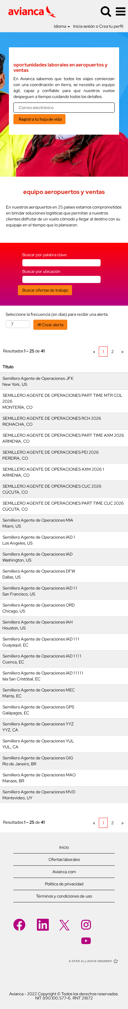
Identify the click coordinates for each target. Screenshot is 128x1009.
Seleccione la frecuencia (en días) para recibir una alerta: (57, 314)
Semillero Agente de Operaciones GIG (38, 758)
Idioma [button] (60, 26)
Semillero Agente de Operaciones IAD (38, 554)
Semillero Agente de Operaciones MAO (39, 775)
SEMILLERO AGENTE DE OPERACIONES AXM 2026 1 (53, 469)
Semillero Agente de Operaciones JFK (38, 378)
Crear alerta (52, 324)
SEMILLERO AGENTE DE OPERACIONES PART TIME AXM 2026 (63, 435)
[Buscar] (105, 11)
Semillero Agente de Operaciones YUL (38, 741)
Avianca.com (64, 871)
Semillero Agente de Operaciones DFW (39, 571)
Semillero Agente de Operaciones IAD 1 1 (40, 588)
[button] (120, 11)
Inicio (64, 847)
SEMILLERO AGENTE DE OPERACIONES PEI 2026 (51, 452)
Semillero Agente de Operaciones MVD (39, 792)
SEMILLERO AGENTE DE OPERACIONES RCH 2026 (52, 418)
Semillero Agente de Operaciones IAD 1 (39, 537)
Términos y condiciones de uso (64, 896)
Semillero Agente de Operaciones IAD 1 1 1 (41, 639)
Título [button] (8, 366)
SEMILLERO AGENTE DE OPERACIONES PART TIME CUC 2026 (63, 503)
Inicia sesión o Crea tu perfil (98, 26)
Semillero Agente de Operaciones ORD (39, 605)
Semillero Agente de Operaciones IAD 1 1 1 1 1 (43, 673)
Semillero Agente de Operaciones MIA (38, 520)
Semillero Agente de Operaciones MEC (39, 690)
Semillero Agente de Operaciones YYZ (38, 724)
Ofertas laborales (64, 859)
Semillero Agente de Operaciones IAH (38, 622)
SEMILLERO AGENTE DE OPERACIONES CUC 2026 (52, 486)
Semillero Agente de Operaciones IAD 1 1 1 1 (42, 656)
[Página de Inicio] (30, 11)
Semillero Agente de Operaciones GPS (38, 707)
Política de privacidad (64, 884)
